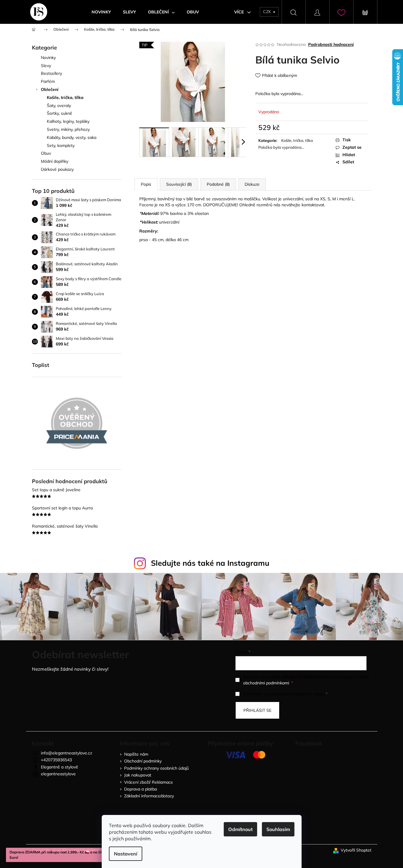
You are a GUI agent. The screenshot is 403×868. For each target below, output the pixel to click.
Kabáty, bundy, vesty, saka (71, 137)
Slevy (46, 65)
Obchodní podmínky (143, 761)
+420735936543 (56, 759)
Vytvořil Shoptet (356, 850)
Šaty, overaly (59, 105)
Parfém (48, 81)
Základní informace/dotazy (149, 796)
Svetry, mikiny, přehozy (68, 129)
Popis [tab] (146, 184)
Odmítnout (240, 829)
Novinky (48, 57)
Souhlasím (278, 829)
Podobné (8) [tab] (218, 184)
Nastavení (125, 854)
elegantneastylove (58, 773)
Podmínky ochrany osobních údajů (156, 768)
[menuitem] (101, 12)
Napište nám (136, 754)
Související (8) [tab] (179, 184)
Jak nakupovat (137, 775)
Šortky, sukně (59, 113)
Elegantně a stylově (59, 767)
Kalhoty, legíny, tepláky (68, 121)
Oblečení (49, 89)
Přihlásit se (257, 710)
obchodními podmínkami (266, 683)
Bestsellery (51, 73)
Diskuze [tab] (252, 184)
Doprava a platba (140, 789)
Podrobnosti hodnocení (331, 44)
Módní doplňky (54, 161)
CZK (267, 11)
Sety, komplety (61, 145)
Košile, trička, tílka (65, 97)
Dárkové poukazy (57, 169)
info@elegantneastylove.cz (66, 753)
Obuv (46, 153)
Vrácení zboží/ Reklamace (148, 782)
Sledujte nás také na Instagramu (210, 563)
